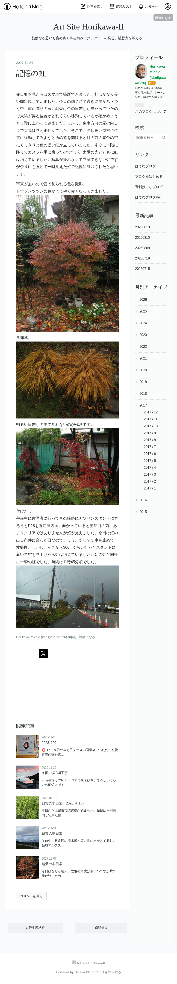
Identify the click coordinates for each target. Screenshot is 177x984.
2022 (143, 346)
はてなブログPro (148, 197)
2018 (143, 393)
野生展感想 (35, 928)
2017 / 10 (151, 426)
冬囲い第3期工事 (55, 773)
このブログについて (150, 111)
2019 (143, 382)
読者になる (163, 18)
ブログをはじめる (149, 176)
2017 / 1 (150, 488)
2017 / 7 (150, 447)
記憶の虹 (31, 73)
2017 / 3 (150, 474)
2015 (143, 512)
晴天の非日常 (52, 864)
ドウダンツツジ (30, 191)
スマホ (53, 94)
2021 (143, 358)
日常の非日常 (52, 833)
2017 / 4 (150, 467)
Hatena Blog (83, 972)
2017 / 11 (150, 419)
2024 (143, 323)
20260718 (142, 258)
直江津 (44, 526)
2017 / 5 (150, 461)
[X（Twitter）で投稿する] (43, 653)
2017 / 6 (150, 454)
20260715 (142, 269)
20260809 (142, 248)
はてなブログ (145, 166)
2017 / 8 (150, 440)
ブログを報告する (108, 972)
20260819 (142, 227)
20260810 (142, 237)
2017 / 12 (151, 412)
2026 (143, 299)
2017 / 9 (150, 433)
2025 (143, 311)
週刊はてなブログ (149, 187)
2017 (143, 405)
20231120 (49, 743)
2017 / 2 (150, 481)
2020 (143, 370)
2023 (143, 335)
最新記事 (144, 215)
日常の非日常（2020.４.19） (64, 803)
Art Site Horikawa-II (88, 26)
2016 (143, 500)
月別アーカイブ (151, 287)
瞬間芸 (101, 928)
